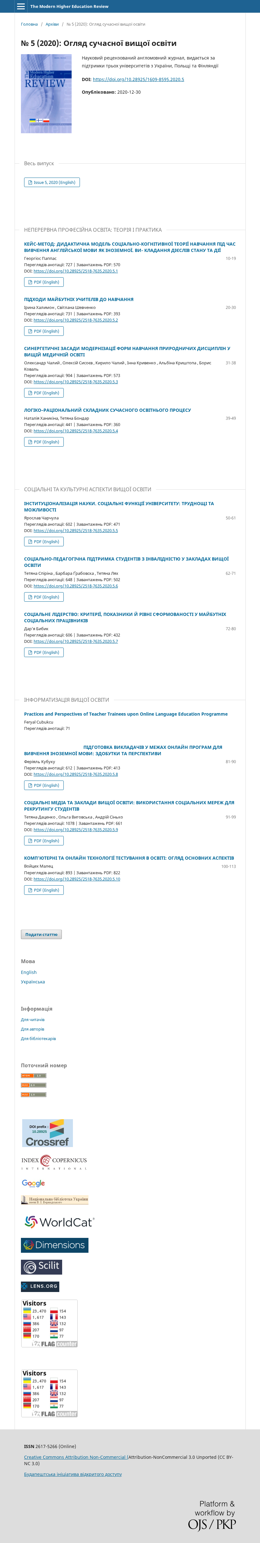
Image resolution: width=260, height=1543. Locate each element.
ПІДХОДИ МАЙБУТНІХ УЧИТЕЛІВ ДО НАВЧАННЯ (78, 299)
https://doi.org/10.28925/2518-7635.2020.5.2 (76, 320)
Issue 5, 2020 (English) (54, 182)
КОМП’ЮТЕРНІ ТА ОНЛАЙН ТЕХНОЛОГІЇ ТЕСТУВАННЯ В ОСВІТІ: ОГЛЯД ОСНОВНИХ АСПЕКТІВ (129, 858)
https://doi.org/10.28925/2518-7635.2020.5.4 (76, 431)
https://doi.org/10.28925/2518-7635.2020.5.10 (77, 879)
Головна (29, 24)
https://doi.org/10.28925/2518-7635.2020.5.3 (76, 382)
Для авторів (32, 1029)
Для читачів (32, 1019)
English (29, 972)
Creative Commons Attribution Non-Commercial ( (76, 1457)
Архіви (52, 24)
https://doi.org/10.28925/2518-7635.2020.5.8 (76, 774)
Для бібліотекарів (38, 1038)
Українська (33, 982)
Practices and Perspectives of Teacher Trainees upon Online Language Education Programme (126, 714)
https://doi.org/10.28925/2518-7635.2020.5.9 (76, 829)
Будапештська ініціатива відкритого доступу (73, 1474)
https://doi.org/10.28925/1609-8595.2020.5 (138, 79)
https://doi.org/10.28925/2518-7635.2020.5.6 (76, 586)
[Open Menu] (21, 6)
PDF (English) (46, 282)
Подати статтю (41, 934)
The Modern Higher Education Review (69, 6)
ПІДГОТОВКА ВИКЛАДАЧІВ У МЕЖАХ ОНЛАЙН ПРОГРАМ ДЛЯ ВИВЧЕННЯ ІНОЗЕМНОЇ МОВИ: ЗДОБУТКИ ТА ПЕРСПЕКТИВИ (123, 750)
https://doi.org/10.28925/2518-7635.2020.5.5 (76, 530)
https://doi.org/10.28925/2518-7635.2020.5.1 (76, 271)
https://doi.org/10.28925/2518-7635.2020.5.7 (76, 641)
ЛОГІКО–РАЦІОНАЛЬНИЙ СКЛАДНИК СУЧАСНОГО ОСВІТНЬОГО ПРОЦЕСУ (107, 410)
